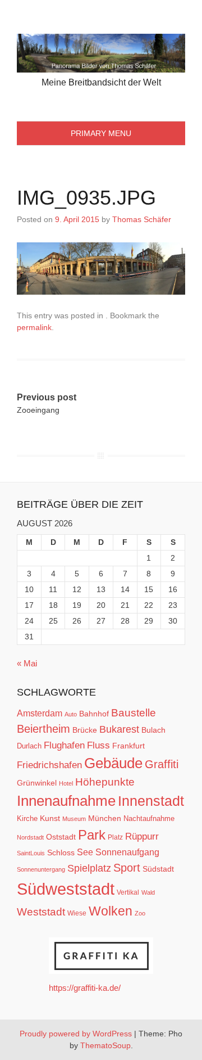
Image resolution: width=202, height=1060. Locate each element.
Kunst (50, 818)
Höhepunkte (105, 782)
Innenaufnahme (66, 801)
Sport (126, 867)
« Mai (27, 663)
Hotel (66, 783)
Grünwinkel (37, 782)
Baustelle (133, 712)
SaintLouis (31, 853)
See (85, 852)
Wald (148, 892)
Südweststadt (65, 888)
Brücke (84, 729)
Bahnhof (94, 713)
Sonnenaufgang (127, 852)
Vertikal (128, 892)
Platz (115, 837)
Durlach (29, 746)
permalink (34, 327)
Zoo (140, 913)
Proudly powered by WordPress (76, 1033)
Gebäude (113, 763)
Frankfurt (128, 746)
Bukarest (119, 729)
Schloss (61, 852)
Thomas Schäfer (141, 219)
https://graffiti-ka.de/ (85, 988)
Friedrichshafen (49, 764)
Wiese (76, 913)
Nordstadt (30, 837)
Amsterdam (39, 713)
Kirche (27, 818)
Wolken (110, 911)
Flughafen (64, 745)
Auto (71, 714)
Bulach (153, 729)
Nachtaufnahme (149, 818)
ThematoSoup (105, 1045)
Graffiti (161, 764)
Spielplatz (89, 868)
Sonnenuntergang (41, 869)
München (104, 818)
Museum (74, 818)
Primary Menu (101, 133)
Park (91, 834)
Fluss (98, 745)
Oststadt (61, 836)
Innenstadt (151, 801)
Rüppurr (142, 836)
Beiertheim (43, 729)
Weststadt (41, 912)
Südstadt (158, 868)
